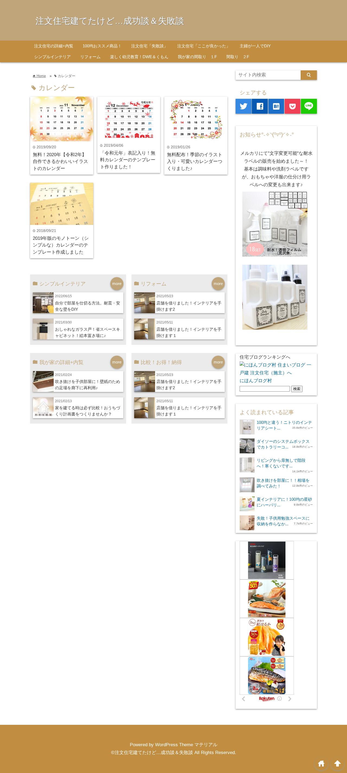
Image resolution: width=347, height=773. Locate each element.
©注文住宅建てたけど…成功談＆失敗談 (152, 752)
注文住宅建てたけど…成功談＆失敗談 (110, 21)
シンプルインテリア (52, 56)
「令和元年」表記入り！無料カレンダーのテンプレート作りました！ (127, 159)
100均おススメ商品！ (102, 46)
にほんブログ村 (256, 380)
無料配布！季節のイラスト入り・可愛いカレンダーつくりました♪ (194, 161)
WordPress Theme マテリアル (186, 744)
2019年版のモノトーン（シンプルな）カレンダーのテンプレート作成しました (61, 245)
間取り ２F (237, 56)
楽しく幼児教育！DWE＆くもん (139, 56)
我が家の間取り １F (197, 56)
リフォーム (90, 56)
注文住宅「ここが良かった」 (203, 46)
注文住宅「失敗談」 (149, 46)
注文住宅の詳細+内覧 (53, 46)
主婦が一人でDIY (255, 46)
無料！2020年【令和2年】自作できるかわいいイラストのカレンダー (60, 161)
